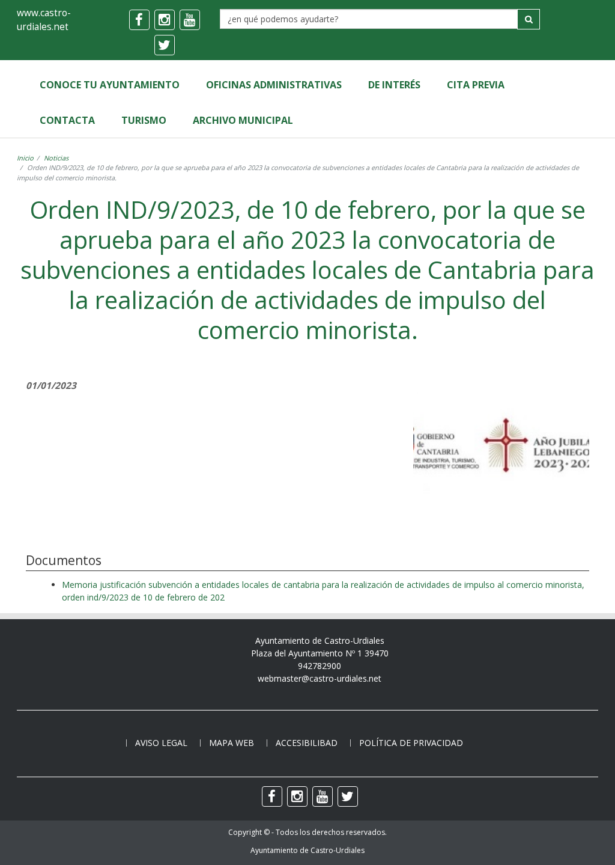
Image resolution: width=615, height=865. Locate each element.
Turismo (143, 120)
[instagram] (164, 20)
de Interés (394, 84)
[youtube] (190, 20)
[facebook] (139, 20)
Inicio (25, 157)
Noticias (56, 157)
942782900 (319, 665)
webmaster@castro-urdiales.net (319, 678)
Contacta (67, 120)
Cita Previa (475, 84)
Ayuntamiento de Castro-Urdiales (307, 850)
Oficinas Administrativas (274, 84)
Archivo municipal (243, 120)
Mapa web (231, 742)
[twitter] (164, 45)
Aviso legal (161, 742)
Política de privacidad (411, 742)
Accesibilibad (307, 742)
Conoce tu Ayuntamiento (110, 84)
